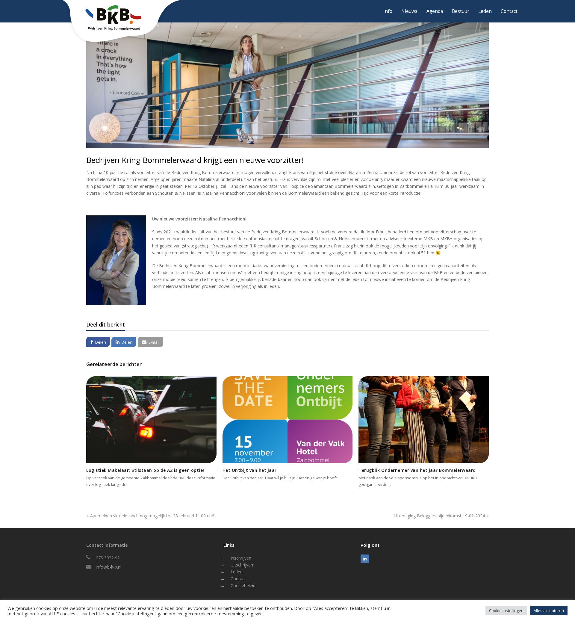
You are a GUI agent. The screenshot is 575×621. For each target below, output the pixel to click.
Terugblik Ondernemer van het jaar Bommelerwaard (417, 470)
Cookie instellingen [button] (506, 610)
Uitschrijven (242, 565)
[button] (98, 342)
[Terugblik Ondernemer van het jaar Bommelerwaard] (423, 419)
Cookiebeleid (243, 585)
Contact (238, 578)
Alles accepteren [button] (549, 610)
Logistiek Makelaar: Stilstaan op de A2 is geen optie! (145, 470)
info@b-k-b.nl (108, 567)
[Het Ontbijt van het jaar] (288, 419)
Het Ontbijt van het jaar (250, 470)
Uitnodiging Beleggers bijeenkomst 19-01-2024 (439, 516)
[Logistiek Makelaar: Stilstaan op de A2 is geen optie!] (151, 419)
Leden (237, 572)
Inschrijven (241, 558)
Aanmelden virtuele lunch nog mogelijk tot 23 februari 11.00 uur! (152, 516)
